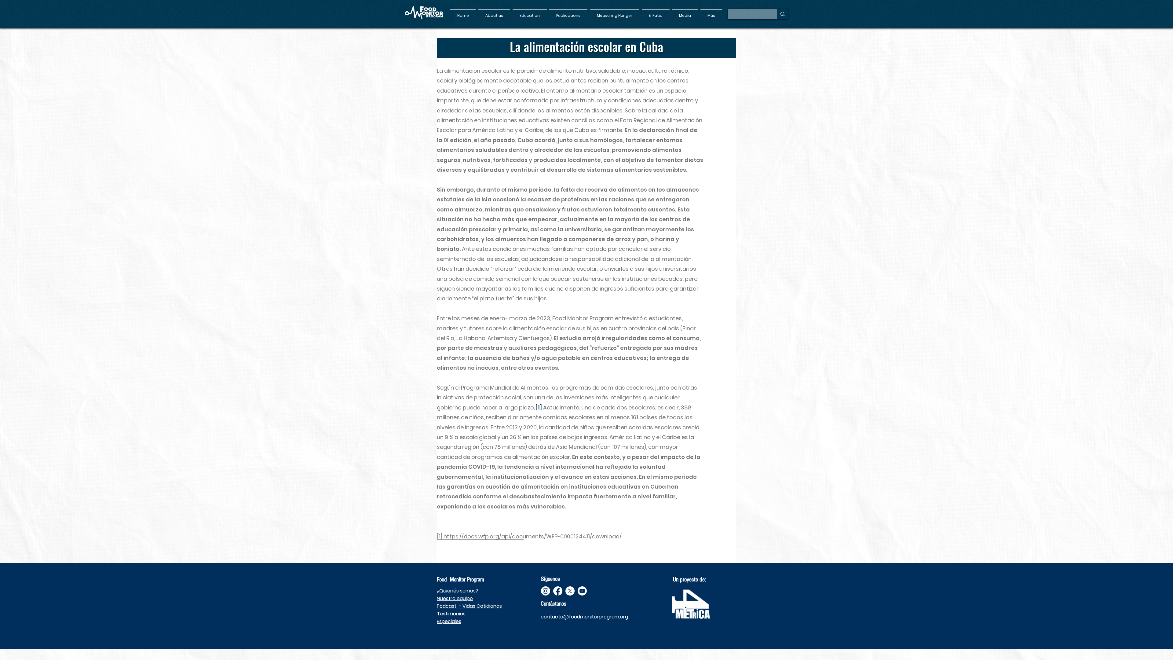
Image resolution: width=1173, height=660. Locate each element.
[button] (494, 12)
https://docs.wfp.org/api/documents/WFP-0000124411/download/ (533, 536)
